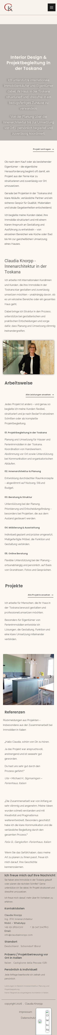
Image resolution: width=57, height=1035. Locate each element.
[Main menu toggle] (52, 7)
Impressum (26, 1011)
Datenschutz (28, 1017)
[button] (6, 676)
